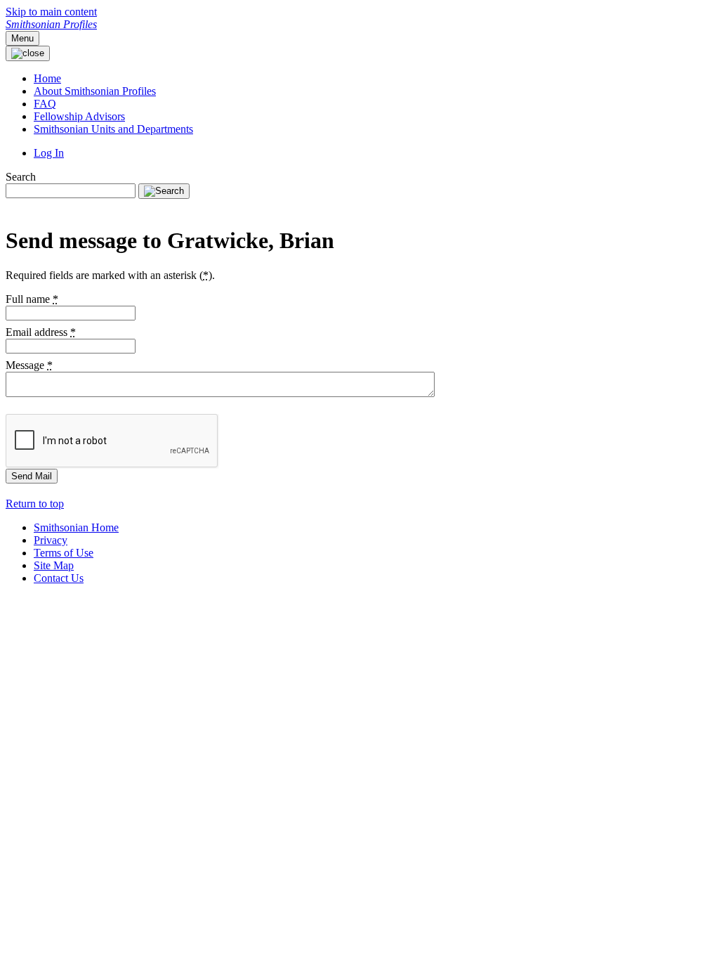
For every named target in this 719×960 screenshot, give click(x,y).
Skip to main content (51, 12)
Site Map (54, 565)
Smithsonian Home (76, 527)
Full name (32, 299)
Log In (49, 153)
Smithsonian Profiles (51, 24)
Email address (41, 332)
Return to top (35, 504)
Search (21, 177)
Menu (22, 38)
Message (29, 365)
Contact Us (59, 578)
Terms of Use (63, 553)
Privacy (50, 540)
